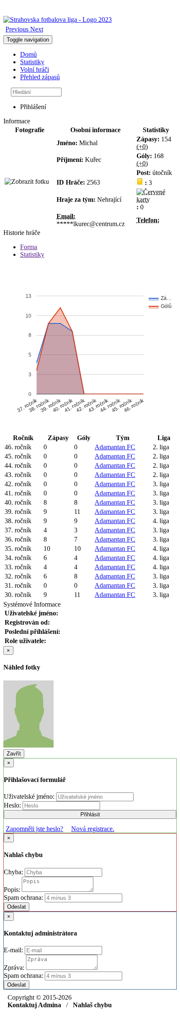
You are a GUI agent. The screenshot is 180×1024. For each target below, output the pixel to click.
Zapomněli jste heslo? (34, 828)
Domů (28, 54)
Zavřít (14, 753)
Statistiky (32, 61)
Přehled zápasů (40, 77)
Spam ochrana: (23, 897)
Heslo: (13, 805)
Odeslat (16, 907)
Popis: (13, 889)
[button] (17, 29)
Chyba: (14, 871)
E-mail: (14, 950)
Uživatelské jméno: (30, 796)
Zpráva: (15, 967)
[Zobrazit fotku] (27, 181)
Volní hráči (34, 69)
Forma (28, 246)
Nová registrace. (92, 828)
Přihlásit (90, 814)
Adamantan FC (115, 447)
